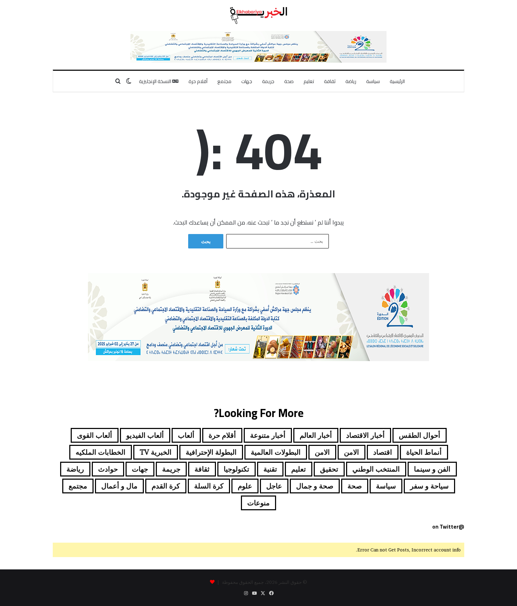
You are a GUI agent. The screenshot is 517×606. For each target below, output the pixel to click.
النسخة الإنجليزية (155, 81)
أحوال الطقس (419, 435)
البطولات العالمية (276, 452)
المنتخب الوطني (376, 469)
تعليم (309, 81)
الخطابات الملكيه (101, 452)
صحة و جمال (314, 486)
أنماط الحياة (424, 452)
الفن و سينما (432, 469)
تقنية (270, 469)
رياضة (350, 81)
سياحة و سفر (429, 486)
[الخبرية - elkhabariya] (258, 15)
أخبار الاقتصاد (365, 435)
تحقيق (329, 469)
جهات (246, 81)
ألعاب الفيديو (145, 435)
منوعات (258, 503)
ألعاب (186, 435)
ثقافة (330, 81)
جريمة (268, 81)
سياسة (373, 81)
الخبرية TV (156, 452)
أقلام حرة (198, 81)
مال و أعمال (119, 486)
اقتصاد (382, 452)
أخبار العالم (316, 435)
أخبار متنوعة (268, 435)
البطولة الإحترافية (211, 452)
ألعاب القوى (94, 435)
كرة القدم (166, 486)
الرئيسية (397, 81)
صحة (289, 81)
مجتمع (224, 81)
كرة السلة (209, 486)
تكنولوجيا (236, 469)
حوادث (108, 469)
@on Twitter (448, 527)
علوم (245, 486)
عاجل (274, 486)
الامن (351, 452)
